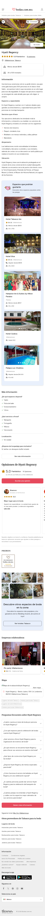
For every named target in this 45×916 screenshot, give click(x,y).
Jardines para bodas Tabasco (11, 843)
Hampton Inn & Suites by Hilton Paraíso (19, 295)
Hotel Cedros (11, 334)
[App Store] (9, 879)
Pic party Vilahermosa (13, 668)
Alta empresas (31, 862)
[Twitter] (8, 888)
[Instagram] (17, 888)
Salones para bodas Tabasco (11, 839)
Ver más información (22, 456)
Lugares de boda (8, 824)
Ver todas (36, 45)
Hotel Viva (10, 256)
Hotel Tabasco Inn (13, 219)
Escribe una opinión (22, 481)
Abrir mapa (37, 688)
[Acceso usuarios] (42, 9)
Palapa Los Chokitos (14, 368)
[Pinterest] (13, 888)
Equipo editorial (21, 865)
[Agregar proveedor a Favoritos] (41, 21)
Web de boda (6, 868)
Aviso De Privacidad (8, 858)
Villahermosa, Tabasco (13, 60)
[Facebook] (3, 888)
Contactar (5, 855)
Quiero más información (22, 805)
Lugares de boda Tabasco (10, 700)
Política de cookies (24, 858)
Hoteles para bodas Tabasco (12, 15)
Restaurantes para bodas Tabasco (13, 835)
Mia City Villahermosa (21, 813)
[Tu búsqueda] (3, 21)
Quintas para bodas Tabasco (11, 831)
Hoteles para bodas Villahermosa (12, 707)
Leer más (7, 509)
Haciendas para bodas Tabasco (12, 827)
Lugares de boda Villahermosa (11, 704)
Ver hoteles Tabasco (22, 623)
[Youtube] (22, 888)
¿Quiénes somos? (7, 865)
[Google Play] (24, 879)
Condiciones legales (18, 855)
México (9, 899)
